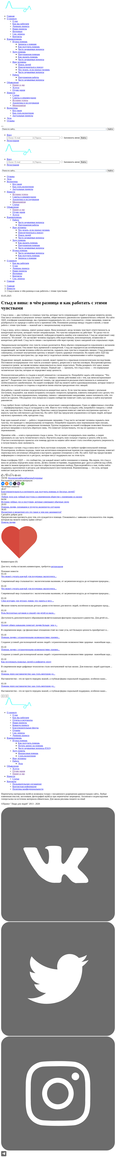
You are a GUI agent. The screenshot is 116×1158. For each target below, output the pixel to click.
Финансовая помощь (28, 753)
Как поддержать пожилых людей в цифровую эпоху (26, 662)
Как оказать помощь (28, 57)
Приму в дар (18, 85)
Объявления (13, 82)
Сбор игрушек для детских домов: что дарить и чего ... (27, 601)
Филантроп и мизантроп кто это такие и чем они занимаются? (31, 512)
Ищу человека (19, 62)
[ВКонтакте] (3, 483)
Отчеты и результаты (22, 720)
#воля (23, 478)
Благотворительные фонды (25, 728)
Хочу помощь (19, 52)
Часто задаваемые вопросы (31, 49)
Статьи (15, 95)
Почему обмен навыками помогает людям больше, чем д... (29, 625)
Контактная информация (24, 786)
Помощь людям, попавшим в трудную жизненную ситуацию (30, 507)
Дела (9, 118)
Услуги (15, 87)
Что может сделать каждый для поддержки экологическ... (29, 576)
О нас (15, 21)
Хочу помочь (18, 751)
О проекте (12, 18)
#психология (14, 478)
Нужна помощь (19, 41)
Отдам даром (18, 90)
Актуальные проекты (22, 115)
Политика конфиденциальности (27, 789)
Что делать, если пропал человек (34, 69)
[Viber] (18, 483)
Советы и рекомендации (24, 98)
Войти (83, 138)
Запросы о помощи (27, 44)
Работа (15, 75)
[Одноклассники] (6, 483)
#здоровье (38, 478)
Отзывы (11, 121)
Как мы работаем (20, 24)
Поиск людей (24, 64)
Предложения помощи (29, 54)
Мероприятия (19, 105)
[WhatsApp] (22, 483)
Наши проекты (19, 29)
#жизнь (29, 478)
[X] (14, 483)
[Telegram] (10, 483)
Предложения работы (28, 77)
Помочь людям (8, 522)
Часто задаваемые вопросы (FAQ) (34, 748)
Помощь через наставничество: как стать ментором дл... (28, 674)
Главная (10, 16)
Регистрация (13, 140)
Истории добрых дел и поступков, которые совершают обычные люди (35, 502)
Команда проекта (20, 725)
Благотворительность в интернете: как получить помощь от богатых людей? (38, 491)
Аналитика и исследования (25, 103)
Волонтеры (12, 108)
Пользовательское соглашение (27, 784)
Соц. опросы (18, 34)
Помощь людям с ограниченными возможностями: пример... (30, 637)
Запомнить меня (71, 138)
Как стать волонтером (23, 113)
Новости (11, 92)
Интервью (17, 31)
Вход (9, 135)
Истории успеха (20, 100)
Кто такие (17, 110)
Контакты (17, 36)
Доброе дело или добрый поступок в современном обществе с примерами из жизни (41, 496)
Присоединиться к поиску (30, 67)
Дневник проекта (20, 26)
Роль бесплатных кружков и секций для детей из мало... (28, 613)
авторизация (57, 566)
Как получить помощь (29, 47)
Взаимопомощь (14, 39)
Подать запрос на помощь (30, 745)
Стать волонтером (27, 756)
